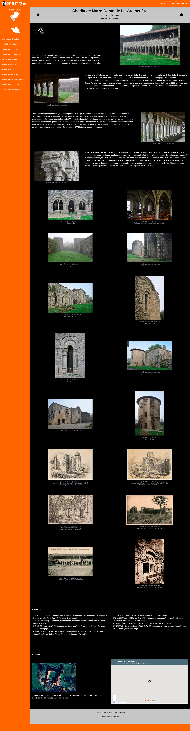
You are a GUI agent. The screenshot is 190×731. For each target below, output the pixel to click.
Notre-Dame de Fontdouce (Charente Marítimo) (129, 78)
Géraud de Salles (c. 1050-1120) (167, 83)
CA (167, 3)
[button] (186, 3)
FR (183, 3)
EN (178, 3)
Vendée (115, 18)
